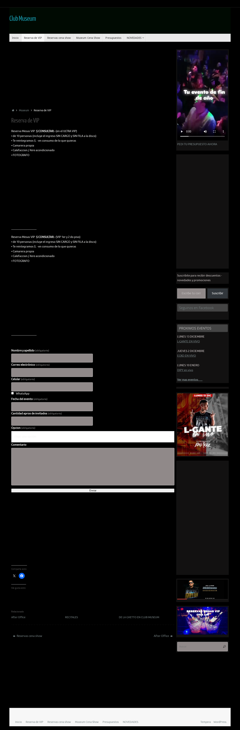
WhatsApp (22, 393)
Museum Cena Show (87, 722)
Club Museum (22, 18)
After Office (18, 617)
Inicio (18, 722)
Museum (24, 110)
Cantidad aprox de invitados (36, 413)
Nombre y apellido (30, 350)
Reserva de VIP (34, 722)
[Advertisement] (92, 75)
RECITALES (71, 617)
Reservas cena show (29, 636)
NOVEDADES (130, 722)
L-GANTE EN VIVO (188, 341)
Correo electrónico (30, 365)
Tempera (205, 722)
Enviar (92, 490)
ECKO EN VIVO (186, 356)
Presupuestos (111, 722)
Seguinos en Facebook (196, 308)
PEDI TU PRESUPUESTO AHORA (197, 144)
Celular (23, 379)
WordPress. (220, 722)
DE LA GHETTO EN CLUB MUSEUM (139, 617)
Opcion (23, 428)
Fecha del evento (29, 399)
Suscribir (217, 293)
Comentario (18, 445)
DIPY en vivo (185, 370)
